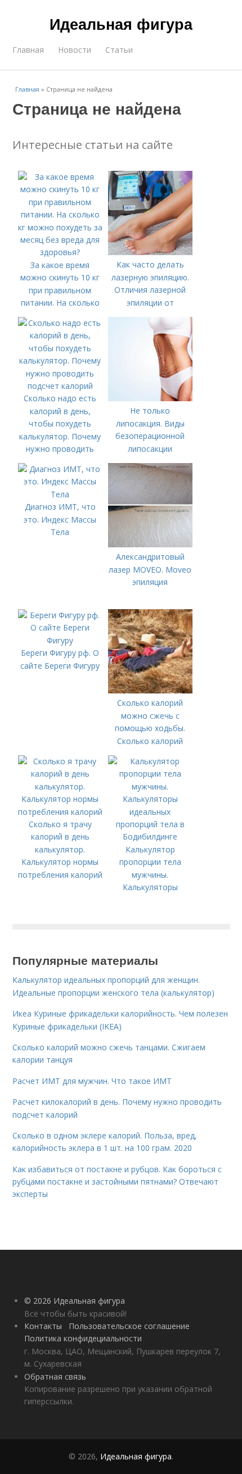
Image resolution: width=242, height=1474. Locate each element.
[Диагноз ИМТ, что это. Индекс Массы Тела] (60, 494)
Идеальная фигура (121, 23)
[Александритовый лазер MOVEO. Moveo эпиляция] (150, 544)
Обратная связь (55, 1376)
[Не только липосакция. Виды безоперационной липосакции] (150, 398)
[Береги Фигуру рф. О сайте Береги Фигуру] (60, 640)
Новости (74, 49)
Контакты (43, 1326)
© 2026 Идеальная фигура (74, 1300)
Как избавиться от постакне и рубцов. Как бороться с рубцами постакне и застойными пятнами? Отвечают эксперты (117, 1182)
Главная (28, 49)
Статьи (119, 49)
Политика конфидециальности (83, 1338)
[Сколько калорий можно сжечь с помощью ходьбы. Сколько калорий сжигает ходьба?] (150, 690)
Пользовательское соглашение (129, 1326)
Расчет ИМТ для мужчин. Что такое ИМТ (92, 1081)
